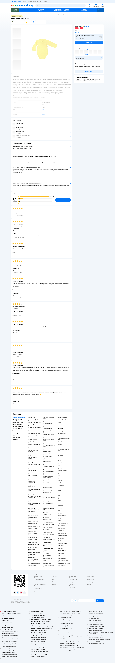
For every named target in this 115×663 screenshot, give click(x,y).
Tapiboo (44, 560)
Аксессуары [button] (15, 439)
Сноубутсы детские (47, 542)
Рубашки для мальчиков (33, 531)
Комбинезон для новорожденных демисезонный (34, 513)
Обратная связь (37, 590)
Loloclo (59, 488)
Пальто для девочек (47, 437)
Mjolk (59, 497)
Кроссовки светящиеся (48, 548)
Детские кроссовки (47, 555)
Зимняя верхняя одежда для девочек (48, 440)
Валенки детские (46, 566)
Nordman (45, 550)
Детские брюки (46, 535)
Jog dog (44, 561)
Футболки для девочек (33, 566)
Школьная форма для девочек (34, 419)
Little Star (60, 508)
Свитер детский (46, 537)
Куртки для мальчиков (32, 517)
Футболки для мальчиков (33, 525)
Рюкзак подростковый (62, 543)
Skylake (29, 455)
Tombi (59, 435)
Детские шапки (61, 545)
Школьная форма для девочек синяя (34, 431)
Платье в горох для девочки (48, 466)
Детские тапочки (46, 556)
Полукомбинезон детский (48, 506)
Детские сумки (61, 553)
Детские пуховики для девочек (49, 432)
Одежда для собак (90, 582)
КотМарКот (60, 522)
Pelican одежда (61, 485)
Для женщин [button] (16, 430)
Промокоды (36, 582)
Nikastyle (60, 482)
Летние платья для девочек (48, 453)
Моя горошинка (31, 511)
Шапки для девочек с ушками (64, 563)
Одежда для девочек (47, 421)
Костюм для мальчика (32, 528)
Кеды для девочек (46, 480)
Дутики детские (61, 441)
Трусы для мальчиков (62, 533)
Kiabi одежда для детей (62, 515)
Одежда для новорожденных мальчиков (34, 504)
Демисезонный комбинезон (49, 489)
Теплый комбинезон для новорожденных (33, 499)
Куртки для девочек (47, 461)
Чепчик (59, 540)
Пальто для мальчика (32, 537)
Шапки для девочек (62, 550)
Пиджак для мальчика (47, 532)
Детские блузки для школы (33, 425)
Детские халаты (61, 531)
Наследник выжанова (62, 470)
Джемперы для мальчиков (33, 544)
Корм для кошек (90, 577)
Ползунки (45, 495)
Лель (59, 493)
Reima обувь (60, 428)
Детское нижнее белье (62, 535)
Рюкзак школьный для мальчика (34, 427)
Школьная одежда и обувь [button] (19, 417)
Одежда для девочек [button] (17, 424)
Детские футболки (47, 505)
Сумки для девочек (61, 565)
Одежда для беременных (48, 484)
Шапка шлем (60, 548)
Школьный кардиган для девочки (33, 453)
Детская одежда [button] (16, 432)
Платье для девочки (32, 554)
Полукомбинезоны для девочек (49, 463)
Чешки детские (46, 551)
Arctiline (59, 517)
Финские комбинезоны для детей (48, 509)
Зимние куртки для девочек (48, 443)
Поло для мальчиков (32, 533)
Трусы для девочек (61, 528)
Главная (12, 14)
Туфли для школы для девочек (34, 444)
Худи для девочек (46, 458)
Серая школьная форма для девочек (33, 437)
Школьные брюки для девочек (34, 442)
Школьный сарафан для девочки (34, 462)
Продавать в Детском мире (39, 577)
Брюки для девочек (47, 451)
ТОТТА (59, 518)
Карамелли (60, 503)
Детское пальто (46, 529)
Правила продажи (38, 581)
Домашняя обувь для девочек (49, 479)
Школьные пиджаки (32, 470)
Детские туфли (46, 482)
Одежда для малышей (32, 475)
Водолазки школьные (32, 468)
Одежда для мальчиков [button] (18, 422)
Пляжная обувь (61, 453)
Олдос (59, 463)
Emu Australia (60, 507)
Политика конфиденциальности (40, 584)
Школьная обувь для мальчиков (34, 446)
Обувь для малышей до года (33, 501)
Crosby (59, 500)
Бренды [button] (14, 435)
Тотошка (59, 487)
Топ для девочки (61, 538)
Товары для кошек (90, 576)
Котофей (59, 457)
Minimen (59, 498)
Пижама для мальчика (32, 539)
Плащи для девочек (47, 514)
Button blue (60, 477)
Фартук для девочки (32, 441)
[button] (100, 10)
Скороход (60, 436)
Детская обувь (46, 540)
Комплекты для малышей (33, 515)
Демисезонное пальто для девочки (48, 418)
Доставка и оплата (38, 576)
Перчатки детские (61, 551)
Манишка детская (61, 561)
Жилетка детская (46, 517)
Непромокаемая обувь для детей (63, 450)
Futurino (59, 483)
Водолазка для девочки (47, 469)
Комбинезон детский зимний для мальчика (34, 535)
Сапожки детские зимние (63, 420)
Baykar (59, 510)
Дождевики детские (47, 521)
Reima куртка (45, 512)
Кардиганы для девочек (33, 565)
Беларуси (28, 602)
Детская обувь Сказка (62, 417)
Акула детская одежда (62, 458)
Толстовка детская (46, 516)
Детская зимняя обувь (62, 442)
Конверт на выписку (32, 473)
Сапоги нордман (46, 546)
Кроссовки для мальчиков (48, 471)
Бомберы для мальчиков (33, 540)
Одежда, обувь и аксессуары (22, 14)
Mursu (59, 452)
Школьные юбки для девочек (34, 429)
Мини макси (60, 505)
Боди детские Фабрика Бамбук (57, 14)
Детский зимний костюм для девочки (49, 446)
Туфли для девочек (47, 473)
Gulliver (59, 460)
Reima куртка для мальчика (33, 550)
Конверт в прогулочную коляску (33, 492)
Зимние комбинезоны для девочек (33, 561)
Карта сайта (36, 591)
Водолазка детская (47, 519)
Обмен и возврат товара (39, 579)
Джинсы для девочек (47, 448)
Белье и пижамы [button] (16, 437)
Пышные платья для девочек (49, 420)
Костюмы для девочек (47, 456)
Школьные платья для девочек (34, 433)
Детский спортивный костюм (49, 497)
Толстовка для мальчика (33, 529)
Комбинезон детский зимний (49, 490)
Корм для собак (90, 581)
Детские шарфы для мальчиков (64, 556)
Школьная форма (31, 417)
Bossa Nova (60, 492)
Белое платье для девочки (48, 449)
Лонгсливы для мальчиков (33, 547)
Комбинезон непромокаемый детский (49, 499)
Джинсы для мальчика (32, 549)
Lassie (59, 467)
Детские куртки (46, 494)
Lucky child (60, 512)
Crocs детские (46, 553)
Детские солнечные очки (63, 560)
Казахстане (22, 602)
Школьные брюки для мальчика (34, 424)
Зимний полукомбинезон (48, 534)
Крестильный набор (32, 494)
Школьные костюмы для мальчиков (33, 451)
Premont (59, 502)
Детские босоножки (62, 433)
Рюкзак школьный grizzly (33, 420)
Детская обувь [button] (16, 433)
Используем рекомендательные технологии (20, 601)
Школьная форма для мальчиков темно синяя (34, 460)
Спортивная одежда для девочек (49, 436)
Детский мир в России (15, 602)
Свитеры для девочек (47, 428)
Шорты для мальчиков (32, 542)
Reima (59, 465)
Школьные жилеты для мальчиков (32, 448)
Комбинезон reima (47, 492)
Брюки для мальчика (32, 523)
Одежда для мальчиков (32, 545)
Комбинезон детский (47, 487)
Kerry (59, 475)
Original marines (61, 478)
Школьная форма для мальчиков (34, 422)
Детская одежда (35, 14)
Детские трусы (61, 536)
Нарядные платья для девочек (34, 552)
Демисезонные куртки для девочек (48, 431)
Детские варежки (61, 541)
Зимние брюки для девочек (48, 468)
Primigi (59, 422)
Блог (70, 585)
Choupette (60, 468)
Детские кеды (60, 455)
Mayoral (59, 473)
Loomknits (60, 480)
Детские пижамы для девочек (49, 426)
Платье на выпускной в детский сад (34, 477)
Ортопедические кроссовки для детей (63, 425)
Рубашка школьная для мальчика (34, 435)
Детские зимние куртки (48, 527)
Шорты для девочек (47, 442)
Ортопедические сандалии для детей (64, 439)
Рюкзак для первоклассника (63, 546)
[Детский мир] (22, 5)
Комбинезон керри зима (48, 522)
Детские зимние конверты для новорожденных (34, 497)
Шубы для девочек (47, 425)
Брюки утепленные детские (49, 539)
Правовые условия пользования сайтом (28, 599)
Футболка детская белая (48, 530)
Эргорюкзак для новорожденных (31, 487)
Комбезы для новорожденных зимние (34, 490)
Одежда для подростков (48, 503)
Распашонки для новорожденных (31, 482)
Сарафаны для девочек (32, 439)
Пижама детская (61, 530)
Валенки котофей (61, 430)
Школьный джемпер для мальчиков (33, 466)
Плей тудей (60, 462)
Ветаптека (89, 584)
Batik (59, 495)
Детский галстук (61, 555)
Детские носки (61, 526)
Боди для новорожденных (33, 479)
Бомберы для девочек (47, 454)
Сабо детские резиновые (63, 447)
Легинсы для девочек (47, 423)
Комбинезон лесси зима (48, 511)
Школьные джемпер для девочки (33, 458)
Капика (59, 472)
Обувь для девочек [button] (17, 428)
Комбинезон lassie (47, 501)
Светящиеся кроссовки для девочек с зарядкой (48, 477)
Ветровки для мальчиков (33, 521)
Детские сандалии (61, 426)
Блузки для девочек (47, 459)
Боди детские (45, 14)
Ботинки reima (61, 431)
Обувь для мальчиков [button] (18, 426)
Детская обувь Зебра (62, 419)
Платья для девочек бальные (34, 563)
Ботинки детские (61, 446)
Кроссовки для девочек (48, 474)
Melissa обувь (60, 444)
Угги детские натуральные (48, 565)
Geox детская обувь (47, 563)
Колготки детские (61, 525)
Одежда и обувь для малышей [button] (17, 420)
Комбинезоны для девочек (48, 434)
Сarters (59, 490)
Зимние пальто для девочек (33, 555)
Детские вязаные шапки (62, 558)
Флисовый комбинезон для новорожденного (33, 506)
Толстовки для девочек (33, 559)
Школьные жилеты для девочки (34, 464)
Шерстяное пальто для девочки (49, 464)
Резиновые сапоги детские (48, 558)
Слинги (44, 485)
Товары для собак (90, 579)
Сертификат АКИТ (38, 588)
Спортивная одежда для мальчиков (33, 519)
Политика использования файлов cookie (41, 586)
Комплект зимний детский (48, 524)
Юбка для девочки (32, 557)
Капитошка (60, 513)
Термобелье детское (47, 525)
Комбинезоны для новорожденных (32, 484)
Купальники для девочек (63, 523)
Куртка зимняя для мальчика (34, 526)
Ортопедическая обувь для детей (48, 545)
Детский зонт (60, 566)
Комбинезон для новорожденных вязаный (33, 509)
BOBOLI (59, 520)
